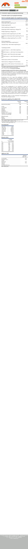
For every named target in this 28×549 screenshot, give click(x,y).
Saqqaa (17, 5)
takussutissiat (4, 10)
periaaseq (12, 10)
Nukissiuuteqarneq (20, 7)
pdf (17, 10)
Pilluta (16, 3)
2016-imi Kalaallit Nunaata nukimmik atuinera (11, 4)
